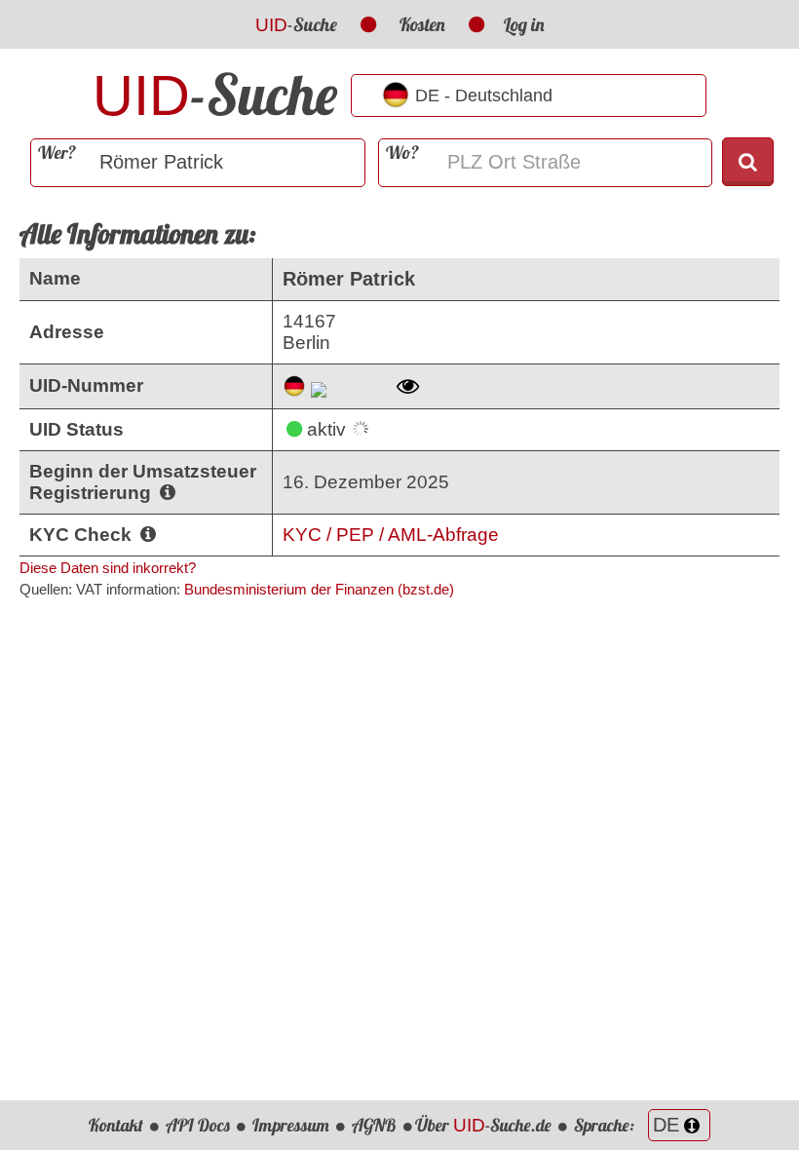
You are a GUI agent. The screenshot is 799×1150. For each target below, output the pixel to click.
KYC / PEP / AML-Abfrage (391, 534)
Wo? (402, 152)
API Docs (198, 1125)
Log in (524, 24)
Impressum (290, 1125)
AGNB (374, 1125)
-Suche (296, 24)
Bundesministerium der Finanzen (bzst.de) (319, 589)
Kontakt (116, 1125)
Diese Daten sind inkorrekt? (107, 567)
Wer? (57, 152)
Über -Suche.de (483, 1125)
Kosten (422, 24)
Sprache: (606, 1125)
